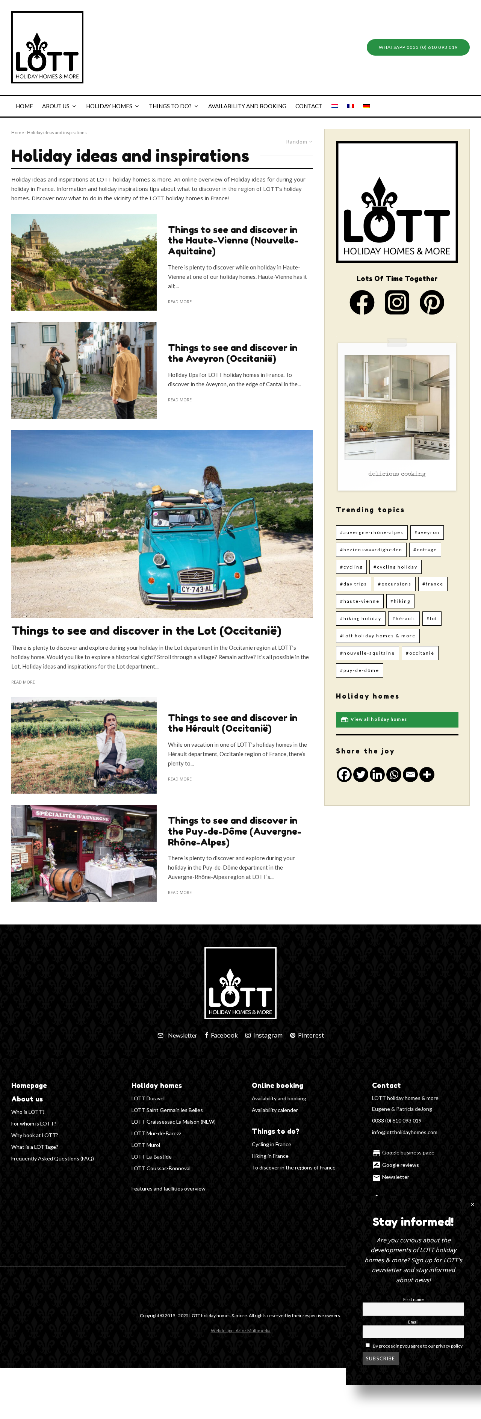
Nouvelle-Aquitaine (369, 653)
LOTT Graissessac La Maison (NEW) (174, 1121)
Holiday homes (109, 106)
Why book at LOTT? (34, 1135)
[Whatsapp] (393, 774)
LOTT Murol (146, 1145)
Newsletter (390, 1177)
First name (413, 1298)
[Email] (410, 774)
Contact (308, 106)
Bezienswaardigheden (372, 549)
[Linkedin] (377, 774)
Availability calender (275, 1110)
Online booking (277, 1085)
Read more (180, 301)
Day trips (355, 584)
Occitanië (421, 653)
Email (413, 1321)
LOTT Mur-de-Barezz (156, 1133)
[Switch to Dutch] (335, 106)
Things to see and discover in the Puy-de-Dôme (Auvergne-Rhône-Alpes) (234, 831)
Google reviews (395, 1165)
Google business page (403, 1152)
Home (24, 106)
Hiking (402, 601)
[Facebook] (344, 774)
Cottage (427, 549)
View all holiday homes (373, 719)
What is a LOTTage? (34, 1147)
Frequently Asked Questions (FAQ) (52, 1158)
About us (56, 106)
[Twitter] (360, 774)
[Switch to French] (350, 106)
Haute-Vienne (361, 601)
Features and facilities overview (169, 1188)
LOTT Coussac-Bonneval (161, 1168)
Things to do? (170, 106)
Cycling (353, 567)
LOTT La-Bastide (152, 1156)
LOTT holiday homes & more (379, 635)
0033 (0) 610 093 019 (397, 1120)
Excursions (396, 584)
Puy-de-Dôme (361, 670)
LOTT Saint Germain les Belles (167, 1110)
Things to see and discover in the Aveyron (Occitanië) (233, 353)
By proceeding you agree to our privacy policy (417, 1345)
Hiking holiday (362, 618)
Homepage (29, 1085)
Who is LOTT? (28, 1112)
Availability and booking (247, 106)
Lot (433, 618)
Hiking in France (270, 1156)
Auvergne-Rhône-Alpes (373, 532)
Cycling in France (271, 1144)
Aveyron (429, 532)
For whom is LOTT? (33, 1123)
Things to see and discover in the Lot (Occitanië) (146, 630)
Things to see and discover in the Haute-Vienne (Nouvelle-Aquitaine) (233, 241)
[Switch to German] (366, 106)
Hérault (406, 618)
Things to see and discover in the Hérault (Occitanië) (233, 723)
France (434, 584)
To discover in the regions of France (294, 1167)
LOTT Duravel (148, 1098)
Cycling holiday (397, 567)
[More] (426, 774)
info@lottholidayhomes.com (404, 1132)
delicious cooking (397, 475)
